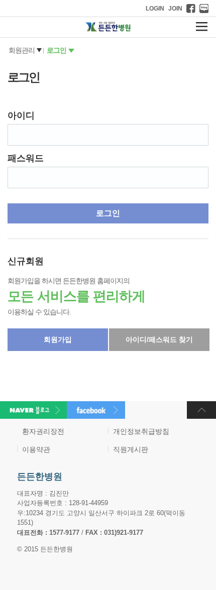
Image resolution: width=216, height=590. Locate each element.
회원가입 (58, 339)
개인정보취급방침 (141, 431)
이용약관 (36, 449)
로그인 (56, 50)
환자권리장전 (43, 431)
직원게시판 (130, 449)
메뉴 (201, 26)
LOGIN (155, 8)
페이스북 (190, 8)
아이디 (21, 115)
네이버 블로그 (203, 8)
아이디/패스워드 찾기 (159, 339)
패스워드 (26, 158)
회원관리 (22, 50)
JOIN (175, 8)
